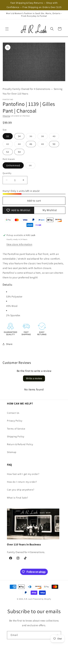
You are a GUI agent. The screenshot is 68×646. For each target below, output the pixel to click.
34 (19, 136)
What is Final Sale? (17, 497)
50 (54, 144)
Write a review (34, 378)
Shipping (6, 116)
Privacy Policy (14, 420)
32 (7, 136)
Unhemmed (13, 165)
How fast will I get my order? (23, 474)
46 (30, 144)
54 (19, 151)
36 (32, 136)
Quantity (7, 173)
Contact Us (13, 412)
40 (56, 136)
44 (21, 144)
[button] (7, 29)
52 (7, 151)
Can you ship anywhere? (20, 489)
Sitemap (11, 452)
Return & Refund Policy (20, 444)
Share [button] (9, 344)
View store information (19, 244)
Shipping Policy (15, 436)
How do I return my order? (22, 481)
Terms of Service (16, 428)
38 (44, 136)
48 (44, 144)
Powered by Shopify (42, 599)
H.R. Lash (28, 599)
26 (32, 166)
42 (9, 144)
